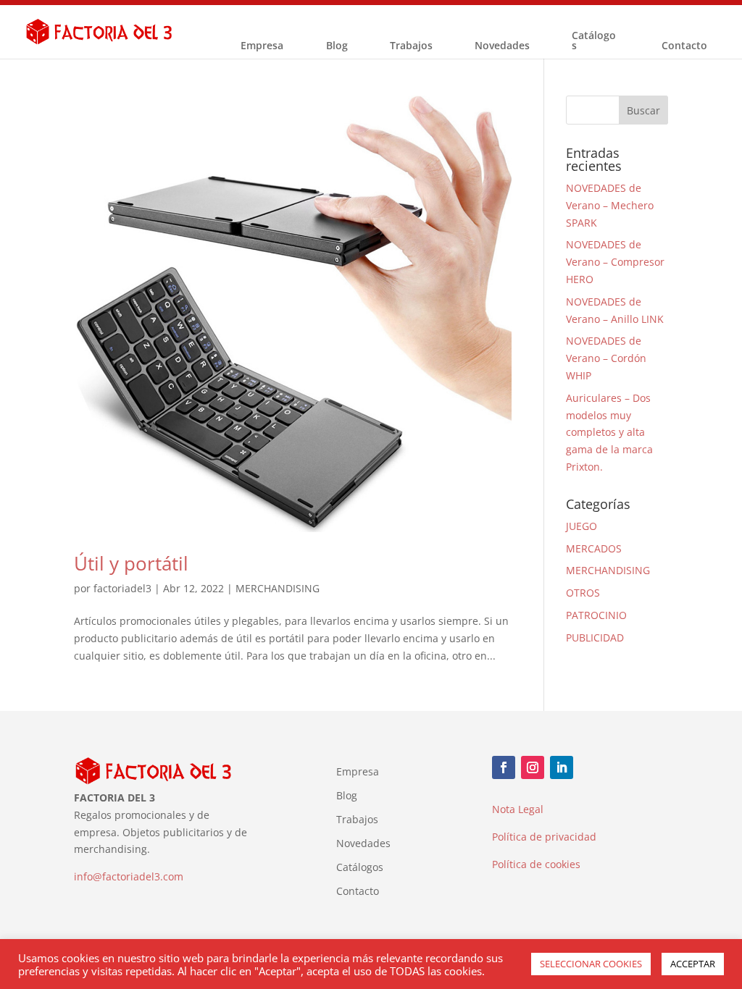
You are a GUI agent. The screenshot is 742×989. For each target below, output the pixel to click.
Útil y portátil (131, 563)
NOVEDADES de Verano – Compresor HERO (615, 261)
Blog (337, 46)
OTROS (583, 592)
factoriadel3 (122, 588)
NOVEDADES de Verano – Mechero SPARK (610, 205)
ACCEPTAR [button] (692, 963)
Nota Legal (517, 809)
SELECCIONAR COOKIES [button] (591, 963)
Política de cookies (536, 864)
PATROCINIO (596, 615)
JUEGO (581, 526)
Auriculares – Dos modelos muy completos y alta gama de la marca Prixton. (609, 432)
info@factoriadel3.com (128, 876)
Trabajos (411, 46)
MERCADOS (594, 548)
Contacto (684, 46)
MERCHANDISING (277, 588)
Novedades (502, 46)
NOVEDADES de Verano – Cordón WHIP (606, 358)
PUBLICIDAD (595, 637)
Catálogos (594, 41)
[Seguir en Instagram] (532, 767)
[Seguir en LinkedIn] (561, 767)
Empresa (262, 46)
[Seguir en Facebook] (503, 767)
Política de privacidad (544, 836)
